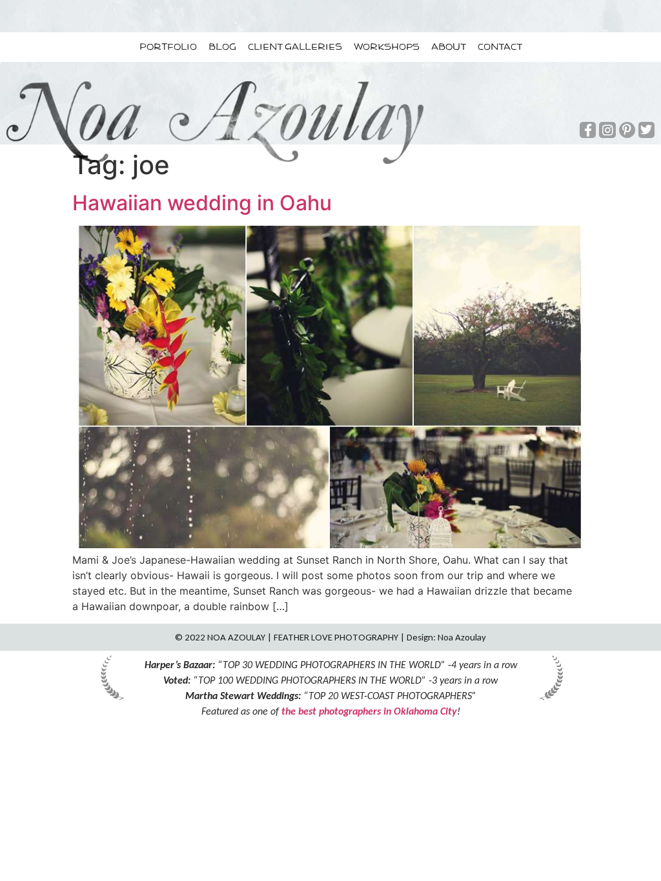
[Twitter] (646, 130)
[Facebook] (588, 130)
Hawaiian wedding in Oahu (202, 202)
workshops (387, 47)
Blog (222, 47)
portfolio (168, 47)
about (448, 47)
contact (500, 47)
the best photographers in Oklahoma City (369, 711)
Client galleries (295, 47)
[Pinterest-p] (627, 130)
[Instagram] (607, 130)
